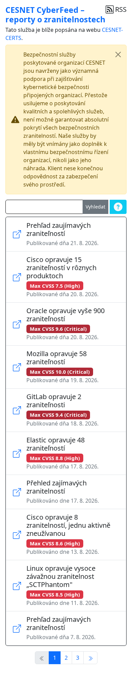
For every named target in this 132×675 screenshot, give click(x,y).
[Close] (118, 54)
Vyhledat (95, 206)
